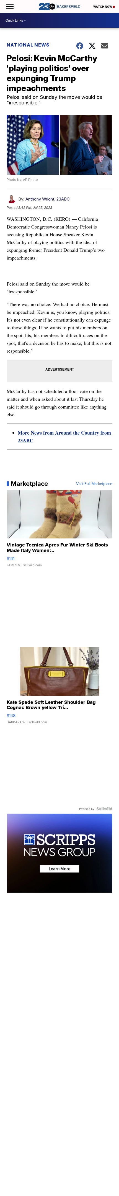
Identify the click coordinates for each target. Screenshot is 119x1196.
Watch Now (103, 6)
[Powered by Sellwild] (104, 809)
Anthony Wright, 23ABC (47, 199)
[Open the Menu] (9, 6)
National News (28, 45)
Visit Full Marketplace (94, 484)
